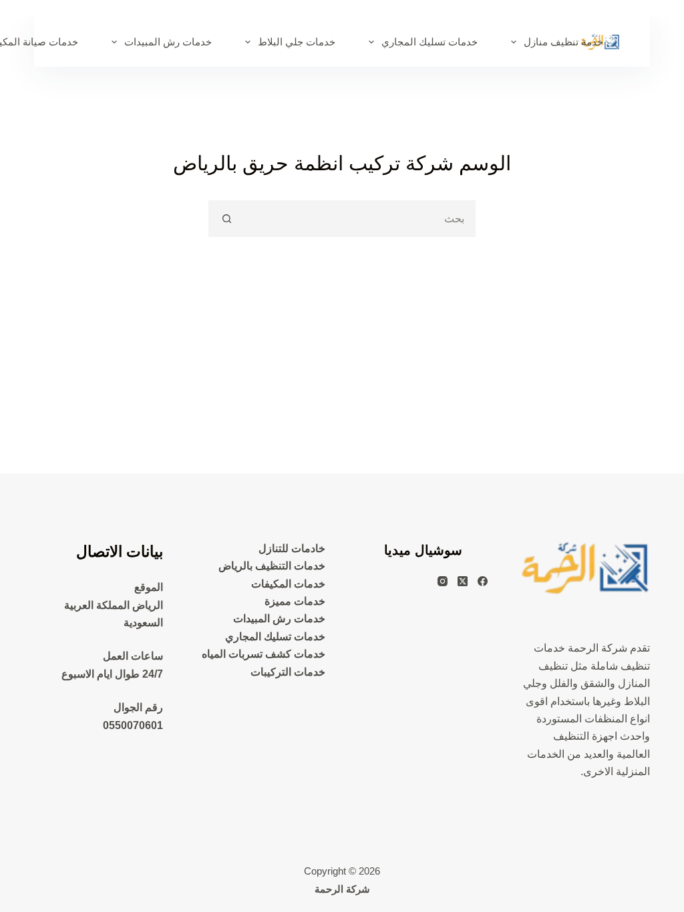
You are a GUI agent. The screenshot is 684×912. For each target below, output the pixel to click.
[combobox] (359, 218)
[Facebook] (483, 581)
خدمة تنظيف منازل (563, 41)
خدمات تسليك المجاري (429, 41)
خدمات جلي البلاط (296, 41)
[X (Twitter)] (463, 581)
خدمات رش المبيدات (168, 41)
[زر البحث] (227, 219)
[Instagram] (443, 581)
